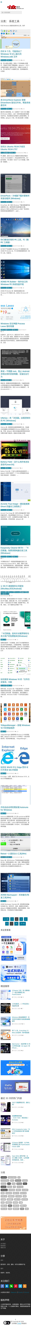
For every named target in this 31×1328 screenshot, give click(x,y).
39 (11, 595)
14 (23, 424)
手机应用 (18, 1196)
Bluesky (20, 1292)
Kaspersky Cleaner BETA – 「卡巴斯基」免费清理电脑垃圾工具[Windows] (15, 550)
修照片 (18, 1190)
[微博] (15, 1286)
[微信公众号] (11, 1286)
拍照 (24, 1196)
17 (17, 901)
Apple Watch (12, 1177)
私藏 (20, 1202)
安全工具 (9, 556)
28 (23, 288)
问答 (22, 1209)
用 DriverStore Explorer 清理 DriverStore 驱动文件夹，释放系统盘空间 (15, 102)
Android (3, 380)
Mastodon (14, 1292)
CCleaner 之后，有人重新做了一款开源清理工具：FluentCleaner (21, 992)
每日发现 (24, 1199)
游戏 (2, 1202)
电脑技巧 (7, 152)
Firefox (25, 1180)
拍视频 (3, 1199)
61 (3, 331)
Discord (26, 1292)
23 (17, 773)
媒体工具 (16, 1193)
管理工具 (4, 1206)
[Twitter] (20, 1286)
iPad (13, 1184)
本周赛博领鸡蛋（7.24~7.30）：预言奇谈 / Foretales (20, 1118)
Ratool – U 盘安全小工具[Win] (13, 853)
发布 (2, 1260)
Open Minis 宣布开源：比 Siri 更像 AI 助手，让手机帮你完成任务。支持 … (20, 1158)
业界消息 (11, 1190)
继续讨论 (3, 1247)
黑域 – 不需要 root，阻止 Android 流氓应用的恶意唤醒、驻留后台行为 (15, 374)
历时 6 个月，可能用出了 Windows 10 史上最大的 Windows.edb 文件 (11, 54)
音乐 (26, 1209)
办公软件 (3, 685)
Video (9, 1187)
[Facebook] (2, 1286)
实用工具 (3, 330)
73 (23, 202)
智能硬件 (10, 1199)
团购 (2, 1193)
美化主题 (4, 1209)
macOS (3, 468)
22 (27, 152)
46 (24, 60)
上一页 (6, 919)
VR (14, 1187)
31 (23, 685)
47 (23, 510)
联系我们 (3, 1246)
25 (16, 923)
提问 (2, 1268)
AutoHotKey (5, 1180)
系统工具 (9, 60)
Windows (3, 60)
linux (2, 152)
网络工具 (6, 594)
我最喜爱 (11, 1196)
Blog (12, 1180)
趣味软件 (16, 1209)
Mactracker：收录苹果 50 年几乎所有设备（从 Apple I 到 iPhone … (21, 1046)
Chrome (18, 1180)
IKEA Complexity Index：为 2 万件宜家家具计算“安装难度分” (21, 1131)
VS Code (20, 1187)
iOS (7, 592)
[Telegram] (7, 1286)
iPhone (19, 1184)
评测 (10, 1209)
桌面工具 (17, 1199)
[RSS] (24, 1286)
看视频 (15, 1202)
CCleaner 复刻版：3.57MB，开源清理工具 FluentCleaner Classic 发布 (21, 1144)
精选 (10, 1206)
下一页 (23, 923)
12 (17, 639)
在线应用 (8, 1193)
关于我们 (3, 1244)
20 (24, 109)
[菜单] (2, 2)
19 (23, 380)
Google (3, 1184)
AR (19, 1177)
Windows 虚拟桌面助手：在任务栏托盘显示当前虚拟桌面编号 (21, 1019)
